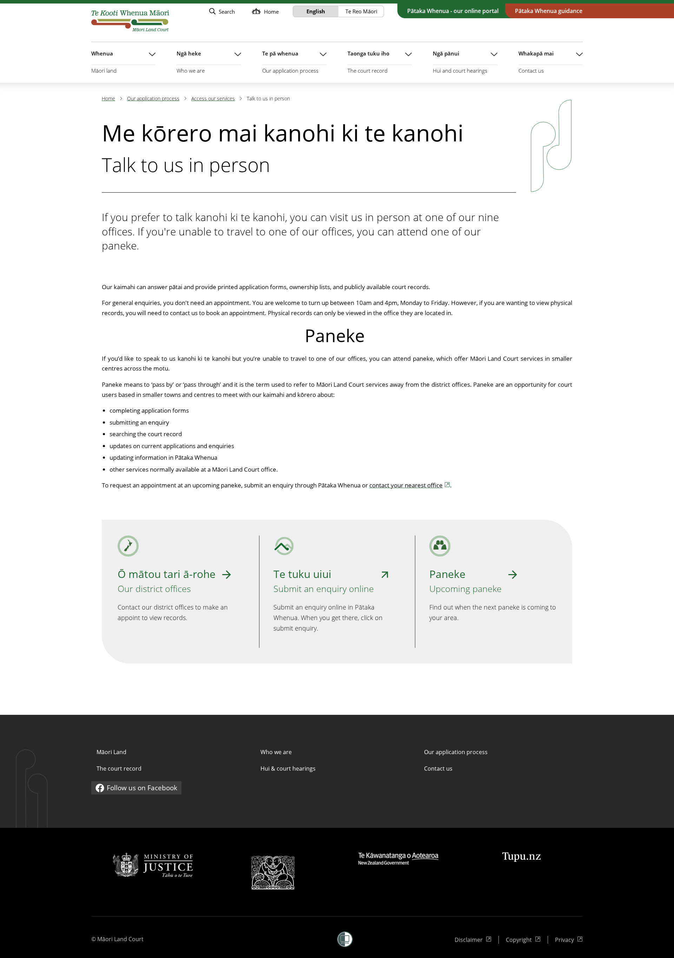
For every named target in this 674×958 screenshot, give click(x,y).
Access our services (213, 98)
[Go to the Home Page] (130, 20)
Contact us (438, 768)
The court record (119, 768)
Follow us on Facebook (136, 788)
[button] (345, 939)
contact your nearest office (406, 485)
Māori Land (111, 752)
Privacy (569, 940)
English (315, 11)
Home (108, 98)
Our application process (153, 98)
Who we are (276, 752)
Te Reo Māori (361, 11)
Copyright (522, 940)
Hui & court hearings (288, 768)
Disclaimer (471, 940)
